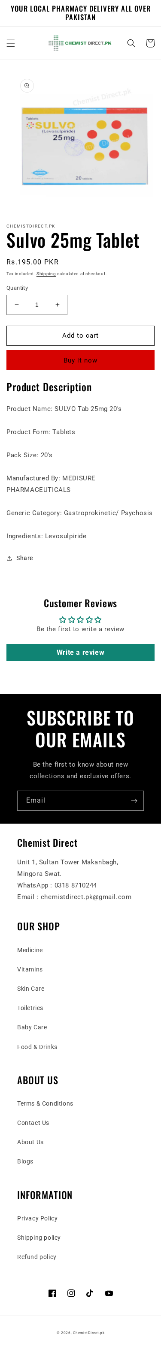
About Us (30, 1142)
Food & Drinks (37, 1046)
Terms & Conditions (45, 1103)
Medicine (30, 950)
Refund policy (37, 1256)
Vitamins (30, 969)
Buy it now (80, 360)
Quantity (17, 288)
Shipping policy (39, 1237)
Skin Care (30, 988)
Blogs (25, 1161)
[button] (10, 43)
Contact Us (33, 1122)
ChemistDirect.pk (88, 1333)
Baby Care (32, 1027)
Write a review (80, 652)
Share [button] (24, 558)
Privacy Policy (37, 1218)
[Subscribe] (134, 801)
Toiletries (30, 1007)
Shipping (46, 273)
